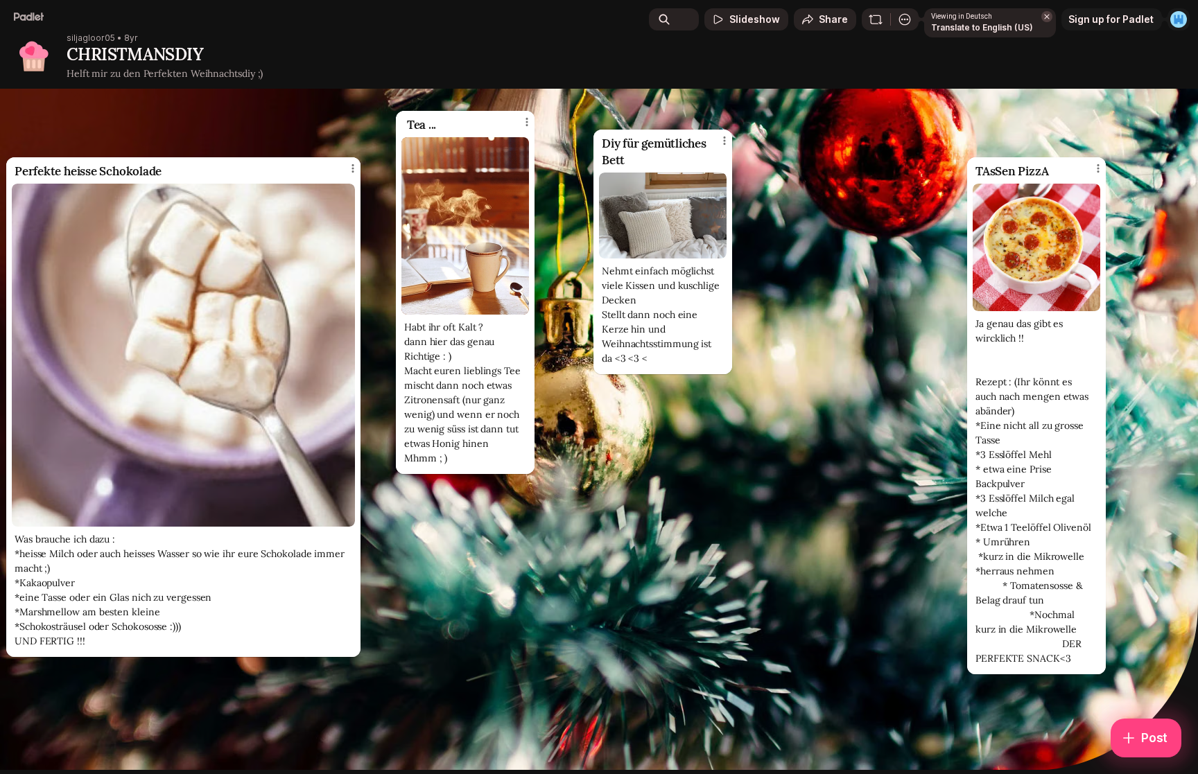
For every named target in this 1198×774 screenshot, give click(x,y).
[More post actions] (724, 141)
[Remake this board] (875, 19)
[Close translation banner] (1046, 16)
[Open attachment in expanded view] (663, 215)
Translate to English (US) (982, 27)
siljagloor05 (91, 38)
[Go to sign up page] (1178, 19)
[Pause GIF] (518, 303)
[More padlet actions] (905, 19)
